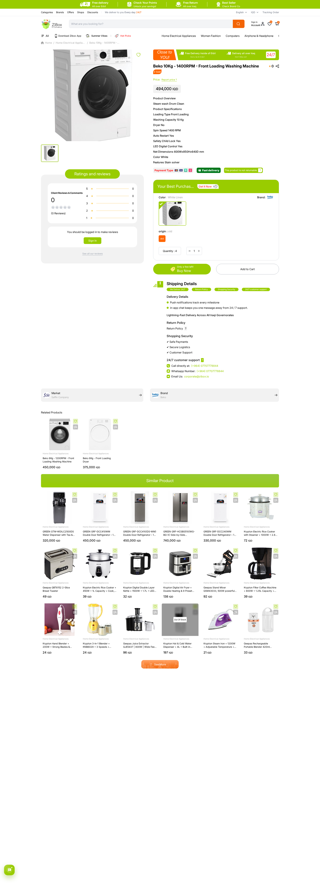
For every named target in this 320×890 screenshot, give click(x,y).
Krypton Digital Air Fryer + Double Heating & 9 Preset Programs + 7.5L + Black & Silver (177, 589)
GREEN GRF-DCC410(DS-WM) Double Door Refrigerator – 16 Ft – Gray (139, 533)
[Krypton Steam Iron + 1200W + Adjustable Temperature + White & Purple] (220, 619)
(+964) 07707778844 (204, 365)
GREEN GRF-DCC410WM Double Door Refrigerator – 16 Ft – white (99, 533)
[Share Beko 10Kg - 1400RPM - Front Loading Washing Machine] (277, 66)
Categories (47, 12)
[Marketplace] (51, 23)
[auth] (138, 55)
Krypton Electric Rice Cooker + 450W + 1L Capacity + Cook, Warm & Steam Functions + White (99, 589)
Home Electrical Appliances (71, 42)
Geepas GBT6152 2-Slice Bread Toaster (56, 589)
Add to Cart (247, 269)
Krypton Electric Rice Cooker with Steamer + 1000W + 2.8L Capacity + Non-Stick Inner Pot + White (260, 533)
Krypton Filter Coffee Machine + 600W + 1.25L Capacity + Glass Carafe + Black (260, 589)
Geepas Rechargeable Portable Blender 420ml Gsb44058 (257, 645)
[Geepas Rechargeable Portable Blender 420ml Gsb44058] (260, 619)
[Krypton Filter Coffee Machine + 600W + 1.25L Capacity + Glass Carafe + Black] (260, 563)
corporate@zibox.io (196, 376)
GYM (242, 35)
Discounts (92, 12)
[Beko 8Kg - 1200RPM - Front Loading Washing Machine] (60, 434)
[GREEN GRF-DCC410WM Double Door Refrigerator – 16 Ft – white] (99, 507)
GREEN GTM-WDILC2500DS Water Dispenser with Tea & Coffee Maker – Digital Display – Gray (59, 533)
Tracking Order (270, 12)
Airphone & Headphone (219, 35)
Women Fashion (172, 35)
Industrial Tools (277, 35)
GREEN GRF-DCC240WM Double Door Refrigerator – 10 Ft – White (220, 533)
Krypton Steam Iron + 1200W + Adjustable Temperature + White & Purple (219, 645)
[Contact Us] (9, 870)
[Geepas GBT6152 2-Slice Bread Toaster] (59, 563)
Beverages (257, 35)
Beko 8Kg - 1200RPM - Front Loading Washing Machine (58, 460)
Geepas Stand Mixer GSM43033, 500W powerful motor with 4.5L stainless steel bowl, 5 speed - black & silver (220, 589)
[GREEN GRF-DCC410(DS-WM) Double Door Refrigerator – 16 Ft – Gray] (140, 507)
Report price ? (169, 79)
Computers (193, 35)
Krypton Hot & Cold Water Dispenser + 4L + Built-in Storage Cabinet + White (177, 645)
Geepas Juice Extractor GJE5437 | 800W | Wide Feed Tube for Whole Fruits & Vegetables (139, 645)
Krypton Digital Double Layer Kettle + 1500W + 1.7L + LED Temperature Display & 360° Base (138, 589)
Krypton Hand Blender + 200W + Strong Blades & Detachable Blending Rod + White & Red (57, 645)
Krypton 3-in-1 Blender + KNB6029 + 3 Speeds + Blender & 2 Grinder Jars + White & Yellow (97, 645)
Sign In (92, 240)
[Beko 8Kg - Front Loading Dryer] (100, 434)
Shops (80, 12)
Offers (70, 12)
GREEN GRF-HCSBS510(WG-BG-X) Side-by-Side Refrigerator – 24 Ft (179, 533)
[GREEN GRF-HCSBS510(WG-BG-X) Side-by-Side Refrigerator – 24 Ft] (180, 507)
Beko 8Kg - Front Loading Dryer (97, 460)
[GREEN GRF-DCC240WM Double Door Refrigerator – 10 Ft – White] (220, 507)
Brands (60, 12)
